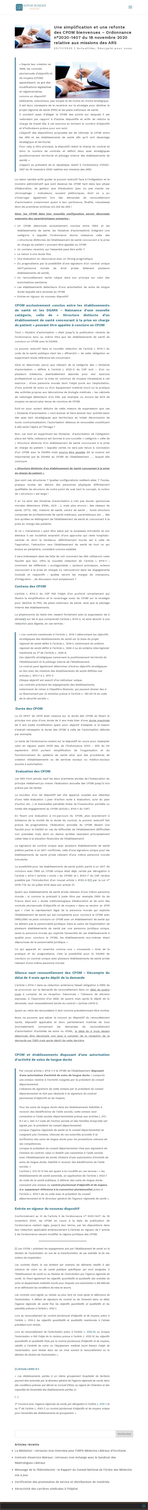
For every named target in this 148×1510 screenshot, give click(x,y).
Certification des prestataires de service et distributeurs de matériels (62, 1482)
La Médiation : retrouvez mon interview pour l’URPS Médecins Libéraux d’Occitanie (70, 1450)
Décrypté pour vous (115, 48)
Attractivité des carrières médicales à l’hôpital (46, 1488)
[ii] (16, 1369)
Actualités (86, 48)
